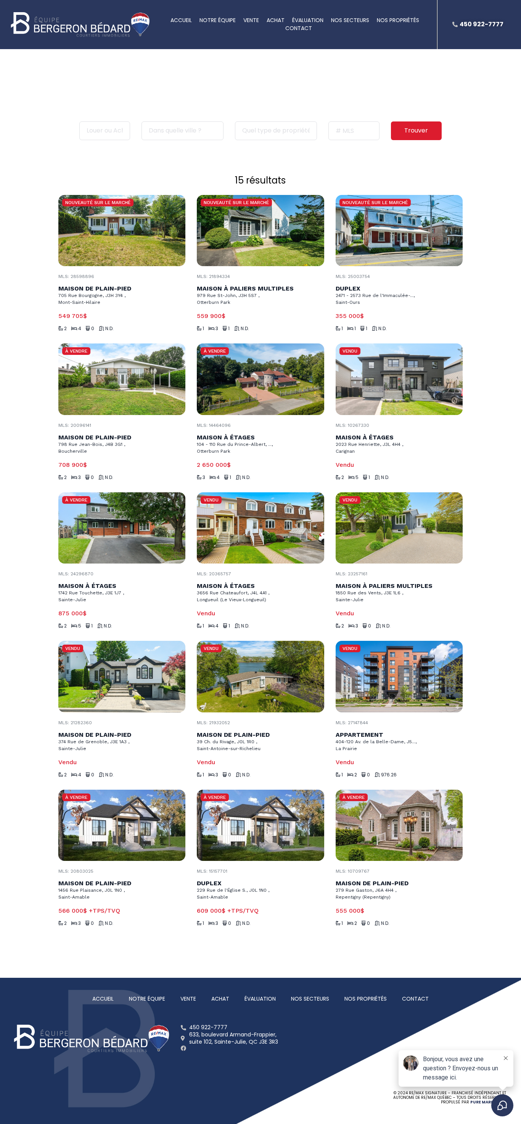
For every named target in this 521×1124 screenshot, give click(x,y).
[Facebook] (183, 1048)
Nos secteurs (350, 20)
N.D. (109, 328)
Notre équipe (217, 20)
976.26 (389, 775)
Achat (276, 20)
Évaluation (307, 20)
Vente (251, 20)
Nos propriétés (398, 20)
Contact (298, 28)
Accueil (181, 20)
